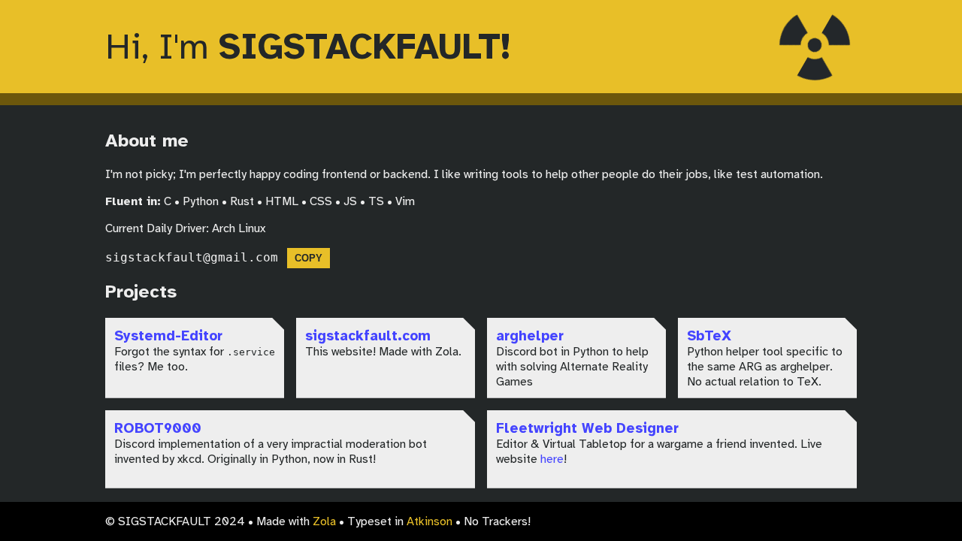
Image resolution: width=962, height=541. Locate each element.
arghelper (530, 335)
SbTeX (709, 335)
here (552, 459)
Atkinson (429, 521)
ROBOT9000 (157, 428)
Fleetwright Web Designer (587, 428)
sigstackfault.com (368, 335)
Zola (324, 521)
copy (308, 258)
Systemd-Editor (168, 335)
